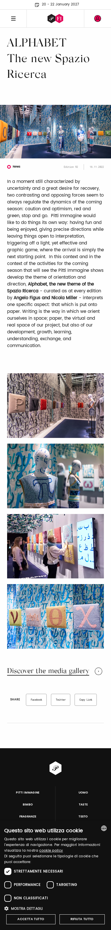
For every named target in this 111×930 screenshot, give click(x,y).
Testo (83, 816)
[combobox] (104, 828)
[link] (97, 18)
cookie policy (51, 850)
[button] (55, 908)
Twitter (61, 699)
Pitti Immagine (28, 792)
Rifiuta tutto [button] (82, 919)
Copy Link (85, 699)
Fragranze (27, 816)
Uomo (83, 792)
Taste (83, 804)
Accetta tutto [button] (30, 919)
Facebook (36, 699)
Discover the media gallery (48, 671)
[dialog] (55, 875)
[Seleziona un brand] (55, 18)
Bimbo (28, 804)
